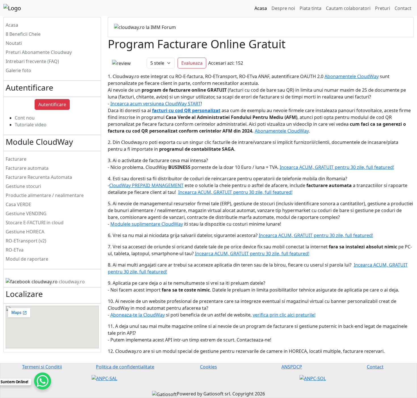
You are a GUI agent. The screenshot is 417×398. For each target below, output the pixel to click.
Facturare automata (27, 168)
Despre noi (283, 8)
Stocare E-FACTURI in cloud (35, 222)
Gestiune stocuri (23, 186)
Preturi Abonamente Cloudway (39, 52)
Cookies (208, 367)
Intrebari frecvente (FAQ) (32, 61)
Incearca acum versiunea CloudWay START (155, 103)
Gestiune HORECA (25, 232)
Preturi (382, 8)
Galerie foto (18, 70)
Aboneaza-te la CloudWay (137, 315)
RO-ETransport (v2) (26, 241)
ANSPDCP (291, 367)
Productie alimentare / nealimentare (45, 195)
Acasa (260, 8)
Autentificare (52, 104)
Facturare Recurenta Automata (39, 177)
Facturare (16, 159)
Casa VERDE (18, 204)
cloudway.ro (72, 281)
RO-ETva (15, 250)
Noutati (14, 43)
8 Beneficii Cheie (23, 34)
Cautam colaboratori (348, 8)
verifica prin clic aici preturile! (284, 315)
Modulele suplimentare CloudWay (146, 224)
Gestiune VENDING (26, 213)
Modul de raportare (27, 259)
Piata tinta (310, 8)
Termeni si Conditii (42, 367)
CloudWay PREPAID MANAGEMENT (146, 185)
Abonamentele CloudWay (352, 76)
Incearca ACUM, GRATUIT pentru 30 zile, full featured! (337, 167)
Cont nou (25, 118)
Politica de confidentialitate (125, 367)
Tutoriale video (31, 125)
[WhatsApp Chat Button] (42, 380)
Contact (403, 8)
